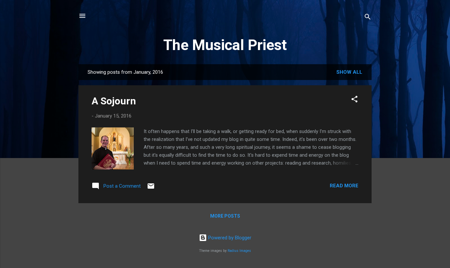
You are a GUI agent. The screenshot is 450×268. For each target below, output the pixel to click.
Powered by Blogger (229, 238)
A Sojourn (114, 101)
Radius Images (239, 251)
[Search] (368, 18)
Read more (344, 186)
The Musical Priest (225, 45)
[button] (354, 100)
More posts (225, 216)
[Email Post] (151, 188)
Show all (349, 72)
